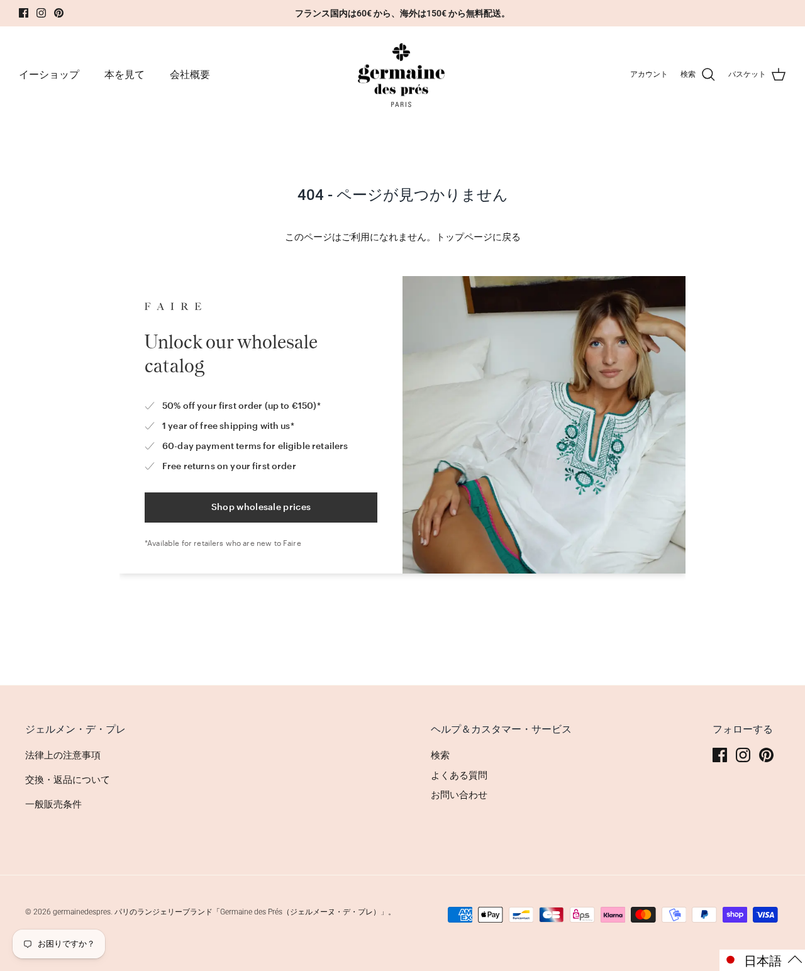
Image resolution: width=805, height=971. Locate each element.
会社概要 (190, 74)
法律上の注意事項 (63, 755)
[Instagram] (41, 13)
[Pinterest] (59, 13)
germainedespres (82, 911)
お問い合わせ (459, 795)
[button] (762, 960)
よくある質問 (459, 775)
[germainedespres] (403, 75)
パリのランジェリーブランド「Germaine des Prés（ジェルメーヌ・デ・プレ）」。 (255, 911)
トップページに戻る (478, 237)
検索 (440, 755)
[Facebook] (23, 13)
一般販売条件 (53, 804)
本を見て (124, 74)
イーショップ (49, 74)
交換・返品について (67, 779)
